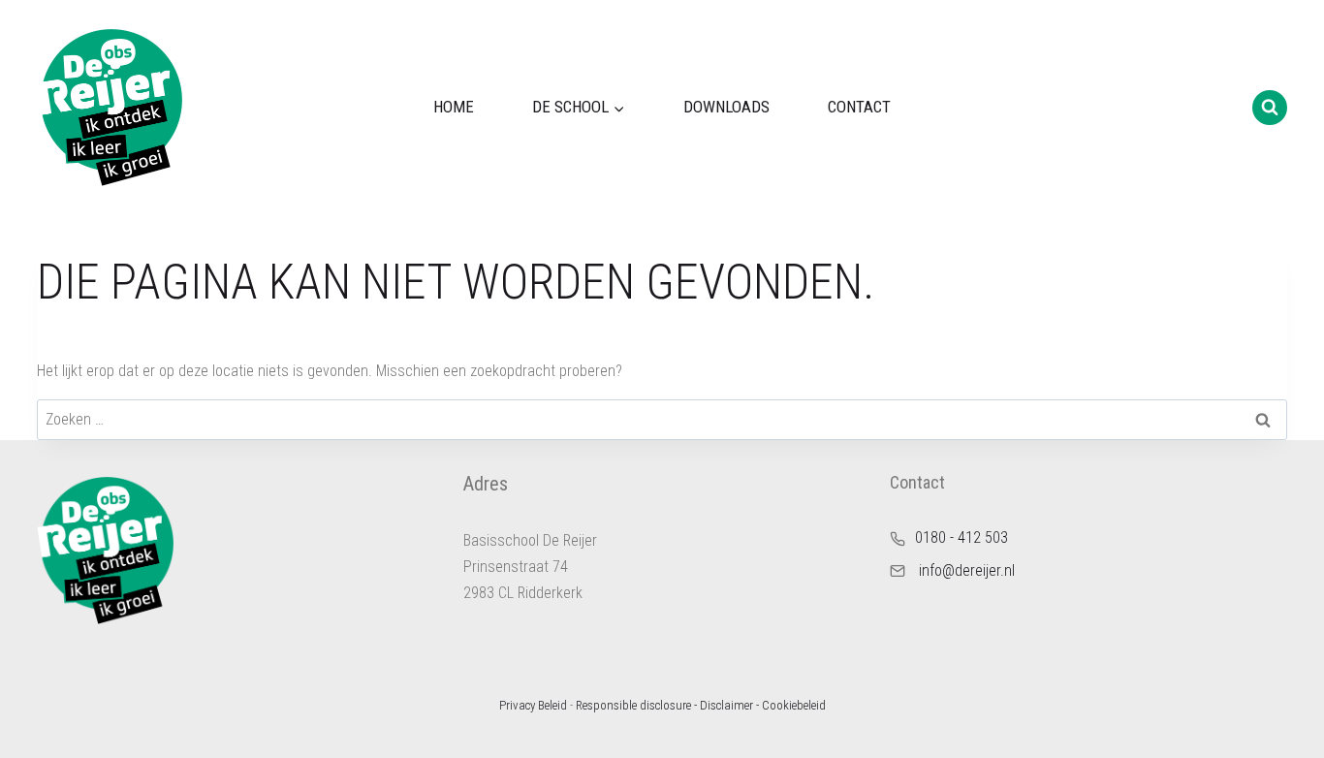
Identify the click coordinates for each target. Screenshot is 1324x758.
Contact (859, 106)
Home (453, 106)
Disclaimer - (729, 705)
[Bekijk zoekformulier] (1269, 107)
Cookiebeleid (794, 705)
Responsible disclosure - (636, 705)
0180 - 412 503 (961, 537)
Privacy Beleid (533, 705)
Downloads (726, 106)
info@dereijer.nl (967, 570)
